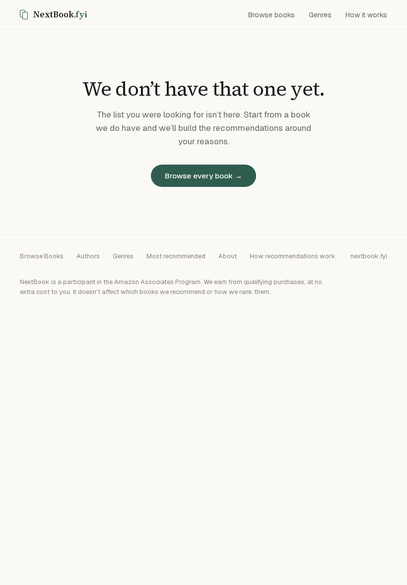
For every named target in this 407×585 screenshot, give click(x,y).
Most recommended (175, 256)
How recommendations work (293, 256)
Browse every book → (203, 175)
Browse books (271, 14)
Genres (320, 14)
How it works (366, 14)
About (227, 256)
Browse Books (42, 256)
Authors (88, 256)
